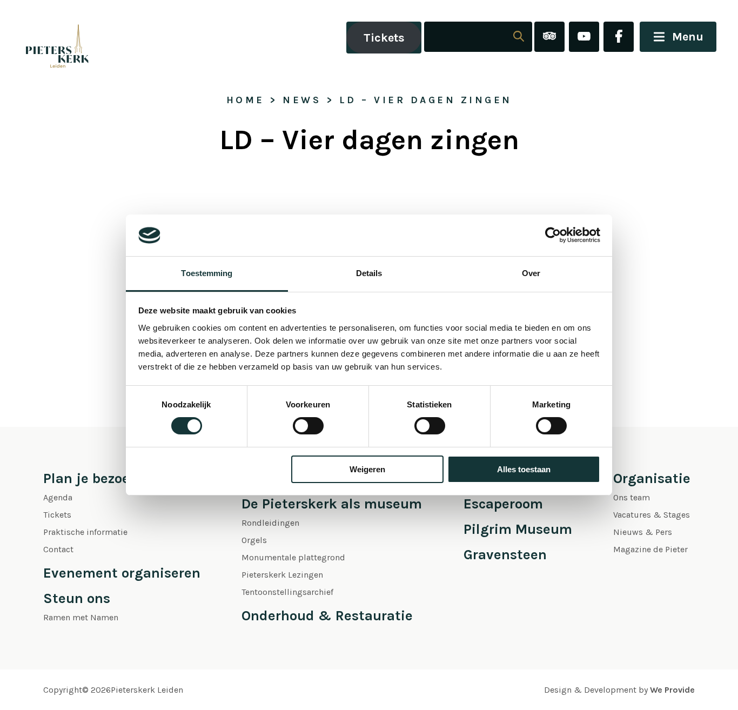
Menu (687, 37)
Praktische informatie (85, 532)
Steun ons (76, 598)
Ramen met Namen (80, 617)
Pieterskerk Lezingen (282, 575)
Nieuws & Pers (642, 532)
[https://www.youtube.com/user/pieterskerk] (584, 37)
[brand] (46, 37)
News (302, 100)
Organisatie (651, 478)
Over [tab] (531, 273)
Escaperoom (503, 503)
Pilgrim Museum (518, 529)
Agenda (57, 497)
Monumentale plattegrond (293, 557)
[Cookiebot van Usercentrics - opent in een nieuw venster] (553, 235)
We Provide (672, 690)
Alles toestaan (524, 469)
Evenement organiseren (121, 573)
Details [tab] (369, 273)
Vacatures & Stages (651, 515)
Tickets (384, 38)
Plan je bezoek (90, 478)
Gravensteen (505, 554)
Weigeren (367, 469)
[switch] (308, 425)
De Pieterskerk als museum (331, 503)
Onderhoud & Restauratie (327, 615)
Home (245, 100)
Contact (58, 549)
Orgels (254, 540)
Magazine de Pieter (650, 549)
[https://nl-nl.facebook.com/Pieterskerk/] (618, 37)
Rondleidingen (270, 523)
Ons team (631, 497)
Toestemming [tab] (206, 273)
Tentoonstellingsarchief (287, 592)
